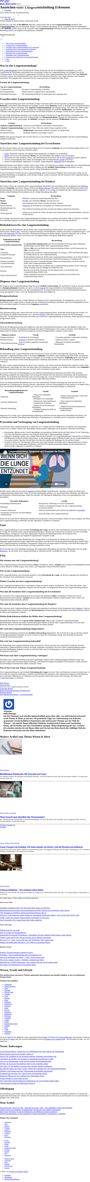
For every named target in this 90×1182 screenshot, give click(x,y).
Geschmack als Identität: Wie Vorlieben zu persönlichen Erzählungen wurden (26, 1059)
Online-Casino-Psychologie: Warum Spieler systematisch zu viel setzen (24, 918)
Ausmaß (42, 288)
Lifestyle (7, 1006)
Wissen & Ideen (4, 770)
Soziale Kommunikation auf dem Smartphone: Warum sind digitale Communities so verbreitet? (33, 1114)
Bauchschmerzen (45, 188)
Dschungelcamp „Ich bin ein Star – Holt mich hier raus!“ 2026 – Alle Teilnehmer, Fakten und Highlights (36, 1108)
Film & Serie (8, 992)
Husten (6, 156)
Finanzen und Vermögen (53, 1039)
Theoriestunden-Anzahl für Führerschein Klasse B (17, 1083)
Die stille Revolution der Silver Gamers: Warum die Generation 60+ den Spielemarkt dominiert (33, 1069)
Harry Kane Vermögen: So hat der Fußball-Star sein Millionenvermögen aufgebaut (28, 1112)
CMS (6, 1030)
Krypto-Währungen (65, 1037)
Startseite (7, 1175)
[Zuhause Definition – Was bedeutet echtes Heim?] (11, 870)
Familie (7, 998)
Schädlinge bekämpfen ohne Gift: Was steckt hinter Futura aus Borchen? (25, 908)
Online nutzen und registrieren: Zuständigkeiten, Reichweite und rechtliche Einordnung (30, 1110)
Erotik (6, 1022)
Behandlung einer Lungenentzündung (17, 55)
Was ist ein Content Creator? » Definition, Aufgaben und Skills (22, 960)
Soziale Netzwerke (10, 1024)
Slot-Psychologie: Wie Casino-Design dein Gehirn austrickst (21, 920)
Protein (42, 314)
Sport (6, 1008)
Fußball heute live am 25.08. (10, 930)
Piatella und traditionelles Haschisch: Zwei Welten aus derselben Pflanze (25, 942)
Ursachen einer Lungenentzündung (16, 45)
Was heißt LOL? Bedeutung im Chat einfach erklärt (18, 965)
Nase (37, 165)
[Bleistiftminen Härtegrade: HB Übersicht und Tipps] (11, 754)
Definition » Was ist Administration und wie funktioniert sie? (21, 955)
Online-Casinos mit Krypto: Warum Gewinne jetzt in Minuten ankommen (25, 938)
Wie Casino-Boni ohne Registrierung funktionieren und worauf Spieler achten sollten (29, 1081)
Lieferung (22, 340)
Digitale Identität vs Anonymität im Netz (14, 1078)
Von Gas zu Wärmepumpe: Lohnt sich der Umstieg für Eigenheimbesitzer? (26, 1061)
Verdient (7, 1033)
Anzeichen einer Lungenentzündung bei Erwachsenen (22, 47)
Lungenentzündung (10, 70)
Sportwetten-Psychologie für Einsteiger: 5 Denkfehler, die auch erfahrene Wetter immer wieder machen (35, 935)
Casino (2, 843)
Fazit (7, 59)
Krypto (6, 1010)
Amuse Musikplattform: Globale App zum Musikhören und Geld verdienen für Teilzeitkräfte (32, 1051)
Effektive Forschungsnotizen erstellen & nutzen (16, 952)
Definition (7, 1137)
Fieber (6, 154)
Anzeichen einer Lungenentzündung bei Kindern (21, 49)
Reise (6, 1000)
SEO (6, 1028)
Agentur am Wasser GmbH (18, 1172)
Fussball (7, 990)
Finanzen (7, 1002)
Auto (6, 996)
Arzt (73, 173)
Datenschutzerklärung (12, 1179)
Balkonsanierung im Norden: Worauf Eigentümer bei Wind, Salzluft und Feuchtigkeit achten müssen (35, 910)
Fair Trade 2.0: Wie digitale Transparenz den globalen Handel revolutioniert (26, 1066)
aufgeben (31, 491)
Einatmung (70, 158)
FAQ (8, 61)
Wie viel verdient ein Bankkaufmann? (13, 933)
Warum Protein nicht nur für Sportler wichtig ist (16, 1054)
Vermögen (8, 1032)
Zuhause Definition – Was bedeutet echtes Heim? (22, 890)
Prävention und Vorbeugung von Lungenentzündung (22, 57)
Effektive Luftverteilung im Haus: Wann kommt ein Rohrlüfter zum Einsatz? (26, 1071)
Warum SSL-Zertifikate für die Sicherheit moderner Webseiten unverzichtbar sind (28, 1056)
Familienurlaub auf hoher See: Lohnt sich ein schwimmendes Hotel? (23, 1073)
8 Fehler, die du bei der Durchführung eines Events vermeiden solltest (24, 1064)
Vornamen (7, 1155)
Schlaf (66, 444)
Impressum (8, 1177)
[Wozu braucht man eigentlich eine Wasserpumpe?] (11, 797)
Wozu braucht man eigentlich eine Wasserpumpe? (23, 817)
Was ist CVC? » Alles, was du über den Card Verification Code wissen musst (26, 940)
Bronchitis (11, 233)
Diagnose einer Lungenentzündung (16, 53)
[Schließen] (18, 15)
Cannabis (7, 1018)
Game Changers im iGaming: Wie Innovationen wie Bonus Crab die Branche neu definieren (41, 847)
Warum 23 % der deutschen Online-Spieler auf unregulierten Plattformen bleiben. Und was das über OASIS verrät (39, 915)
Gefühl (61, 160)
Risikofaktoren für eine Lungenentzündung (19, 51)
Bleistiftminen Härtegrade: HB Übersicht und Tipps (23, 774)
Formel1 (7, 1026)
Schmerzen (26, 206)
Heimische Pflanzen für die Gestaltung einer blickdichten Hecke (22, 1076)
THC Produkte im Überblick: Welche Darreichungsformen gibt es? (23, 913)
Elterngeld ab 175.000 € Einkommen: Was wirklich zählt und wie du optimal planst (29, 962)
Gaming (7, 843)
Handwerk (8, 1004)
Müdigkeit (57, 161)
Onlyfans (7, 1016)
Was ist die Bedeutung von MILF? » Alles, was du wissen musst (22, 957)
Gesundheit (81, 510)
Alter (18, 231)
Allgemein (13, 813)
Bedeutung (4, 551)
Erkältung (84, 186)
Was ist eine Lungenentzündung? (16, 43)
